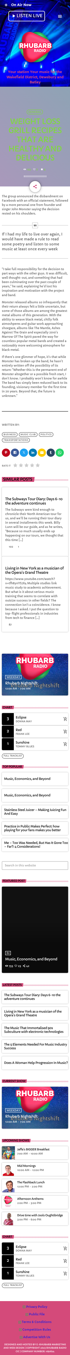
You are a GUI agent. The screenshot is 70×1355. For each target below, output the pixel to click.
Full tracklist (13, 755)
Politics (46, 434)
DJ (8, 953)
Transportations (16, 440)
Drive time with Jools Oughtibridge (40, 1215)
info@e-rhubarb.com (36, 424)
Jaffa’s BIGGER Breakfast (33, 1149)
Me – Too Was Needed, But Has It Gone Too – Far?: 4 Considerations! (36, 845)
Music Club (28, 434)
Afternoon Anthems (30, 1199)
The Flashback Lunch (31, 1182)
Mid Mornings (26, 1166)
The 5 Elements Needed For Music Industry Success (35, 1046)
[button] (60, 16)
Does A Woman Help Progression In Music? (36, 1063)
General (34, 112)
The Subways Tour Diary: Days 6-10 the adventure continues (34, 501)
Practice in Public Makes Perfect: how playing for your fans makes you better (32, 828)
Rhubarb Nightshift (21, 683)
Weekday (13, 677)
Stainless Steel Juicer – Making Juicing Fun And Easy (35, 812)
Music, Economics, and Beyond (27, 779)
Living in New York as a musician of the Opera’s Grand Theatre (34, 570)
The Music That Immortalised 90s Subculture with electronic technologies (33, 1030)
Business (10, 434)
